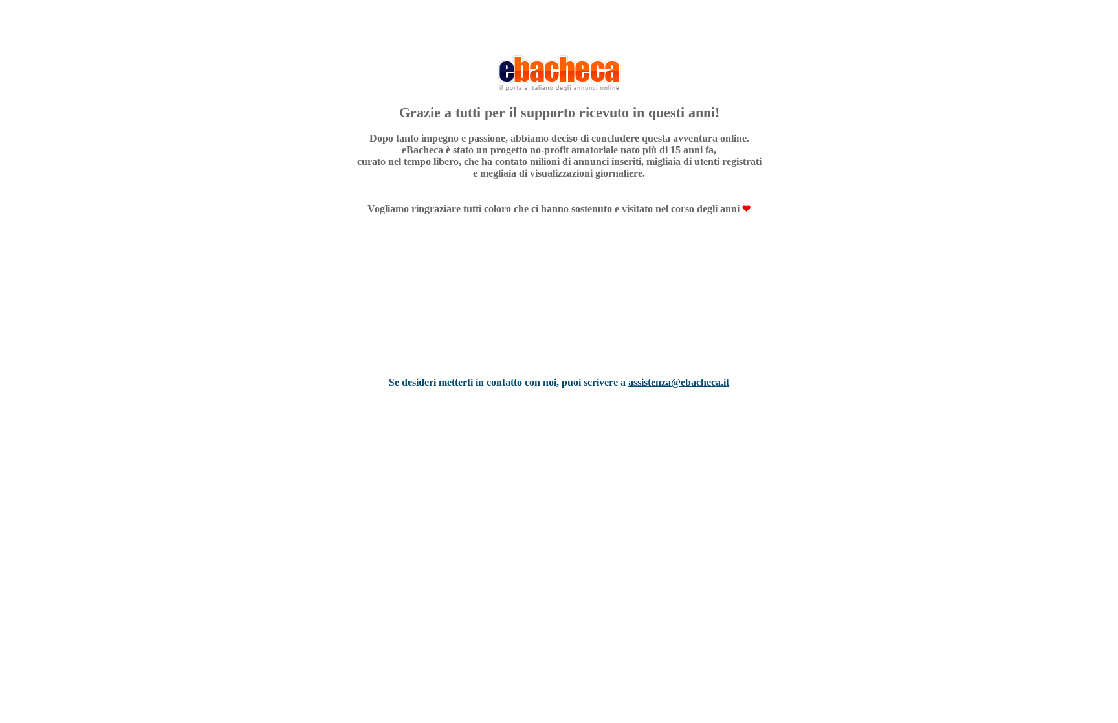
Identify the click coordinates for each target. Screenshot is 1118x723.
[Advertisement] (559, 313)
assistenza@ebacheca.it (678, 382)
